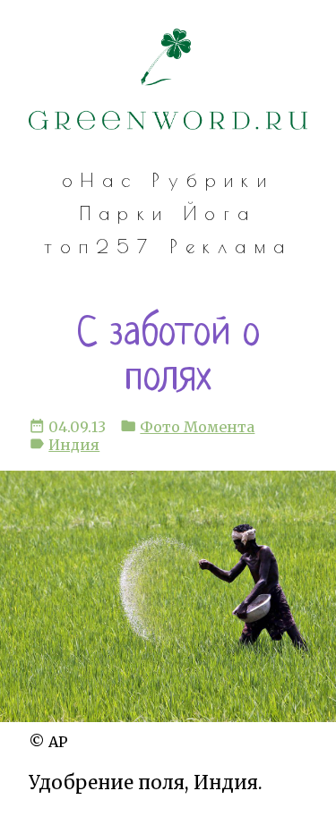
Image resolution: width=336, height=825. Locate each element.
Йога (220, 213)
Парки (124, 213)
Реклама (231, 246)
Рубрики (213, 180)
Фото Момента (197, 427)
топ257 (99, 246)
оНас (100, 180)
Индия (73, 445)
